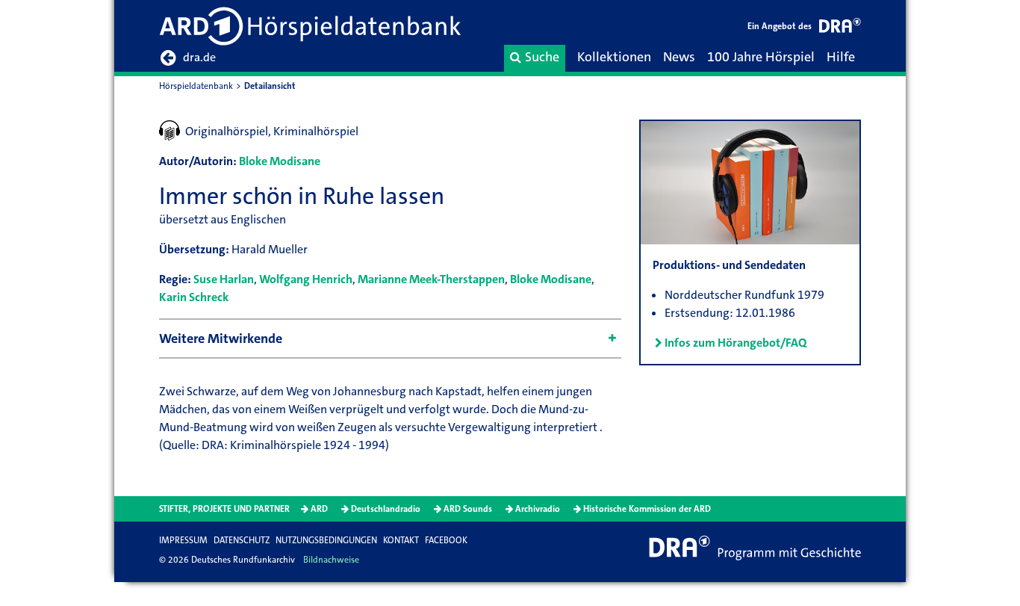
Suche (542, 57)
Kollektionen (614, 57)
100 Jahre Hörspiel (761, 57)
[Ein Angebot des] (840, 28)
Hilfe (841, 57)
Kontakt (401, 540)
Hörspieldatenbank (196, 86)
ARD (319, 509)
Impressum (183, 540)
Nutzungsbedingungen (326, 540)
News (679, 57)
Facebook (446, 540)
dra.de (199, 57)
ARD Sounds (468, 509)
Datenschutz (242, 540)
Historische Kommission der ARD (647, 509)
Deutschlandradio (385, 509)
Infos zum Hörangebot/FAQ (735, 342)
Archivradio (537, 509)
